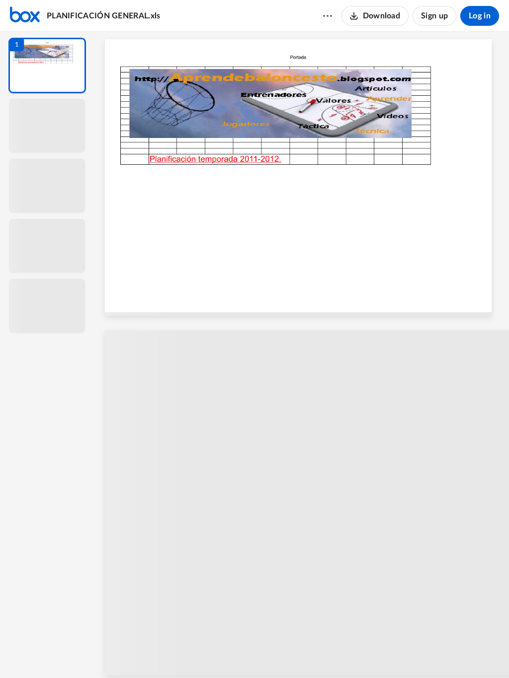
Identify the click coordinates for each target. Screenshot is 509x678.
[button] (47, 65)
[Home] (25, 15)
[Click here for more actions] (328, 16)
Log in (480, 16)
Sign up (434, 16)
